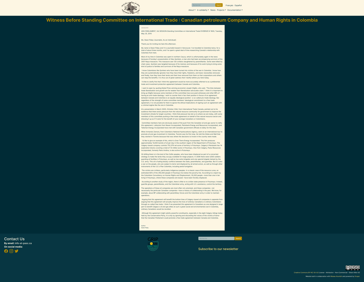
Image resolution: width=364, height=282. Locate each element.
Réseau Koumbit (336, 276)
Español (238, 5)
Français (229, 5)
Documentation (234, 10)
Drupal (357, 276)
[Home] (130, 8)
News (212, 10)
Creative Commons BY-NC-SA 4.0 (306, 272)
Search (219, 5)
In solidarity (202, 10)
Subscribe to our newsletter (218, 249)
